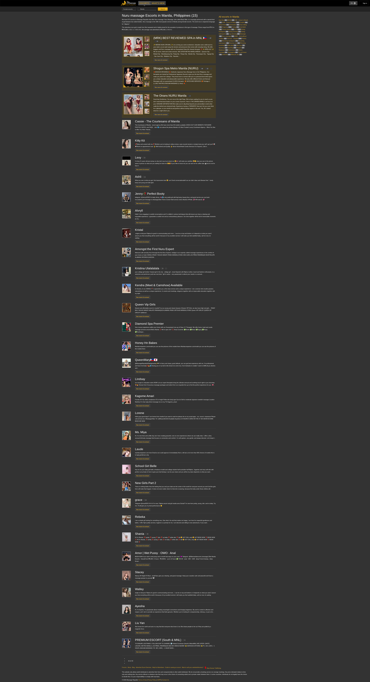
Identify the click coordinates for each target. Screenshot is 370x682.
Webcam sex (236, 54)
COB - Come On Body (230, 22)
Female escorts (128, 9)
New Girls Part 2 (145, 483)
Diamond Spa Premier (149, 323)
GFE (237, 29)
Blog (133, 667)
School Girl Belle (146, 466)
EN (352, 3)
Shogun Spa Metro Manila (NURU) (180, 68)
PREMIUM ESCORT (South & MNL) (160, 640)
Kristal (139, 229)
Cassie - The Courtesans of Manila (157, 121)
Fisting (235, 27)
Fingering (226, 27)
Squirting (232, 47)
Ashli (140, 176)
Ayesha (140, 606)
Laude (139, 449)
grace (140, 499)
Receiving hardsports (230, 41)
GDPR (159, 680)
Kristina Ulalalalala (149, 268)
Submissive (233, 50)
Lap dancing (234, 34)
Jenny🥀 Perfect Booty (149, 193)
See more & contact (161, 60)
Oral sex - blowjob (234, 38)
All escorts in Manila (229, 16)
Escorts (144, 3)
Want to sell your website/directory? (192, 667)
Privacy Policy (152, 680)
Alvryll (139, 210)
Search (162, 9)
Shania (141, 533)
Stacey (139, 572)
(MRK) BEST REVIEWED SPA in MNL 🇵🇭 (182, 39)
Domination (234, 24)
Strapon (240, 47)
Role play (232, 45)
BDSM (230, 20)
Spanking (223, 47)
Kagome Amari (144, 396)
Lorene (139, 413)
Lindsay (140, 379)
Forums (124, 667)
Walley (139, 589)
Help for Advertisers (158, 667)
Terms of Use (142, 680)
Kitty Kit (140, 140)
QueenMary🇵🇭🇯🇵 (146, 359)
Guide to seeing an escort (173, 667)
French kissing (228, 29)
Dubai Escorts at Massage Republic (128, 3)
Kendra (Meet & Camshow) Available (158, 285)
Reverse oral (234, 43)
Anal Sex (223, 20)
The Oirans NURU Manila (171, 95)
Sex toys (241, 45)
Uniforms (226, 54)
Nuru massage (228, 36)
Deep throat (224, 24)
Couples (243, 22)
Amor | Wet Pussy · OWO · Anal (155, 553)
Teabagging (233, 52)
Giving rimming (234, 31)
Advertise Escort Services (143, 667)
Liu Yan (140, 623)
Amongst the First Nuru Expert (154, 249)
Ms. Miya (141, 432)
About (129, 667)
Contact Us (165, 680)
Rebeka (140, 516)
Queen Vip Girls (145, 304)
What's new (158, 3)
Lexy (140, 157)
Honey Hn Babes (146, 342)
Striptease (223, 50)
